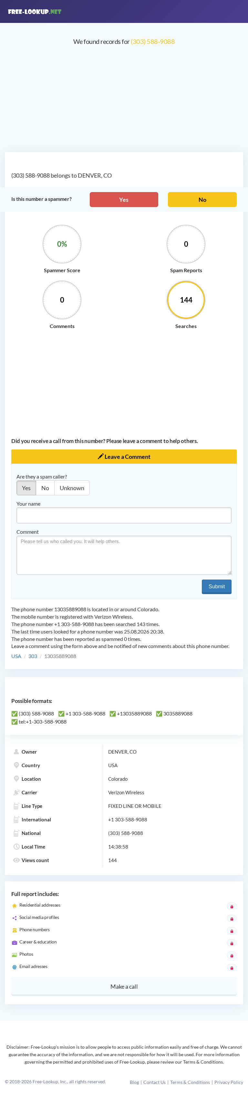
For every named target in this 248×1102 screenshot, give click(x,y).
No (202, 199)
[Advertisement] (124, 102)
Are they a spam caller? (41, 476)
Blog (134, 1082)
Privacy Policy (228, 1082)
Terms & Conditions (190, 1082)
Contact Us (154, 1082)
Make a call (124, 986)
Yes (124, 199)
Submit (217, 586)
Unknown (72, 487)
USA (16, 656)
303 (32, 656)
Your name (28, 503)
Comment (27, 532)
